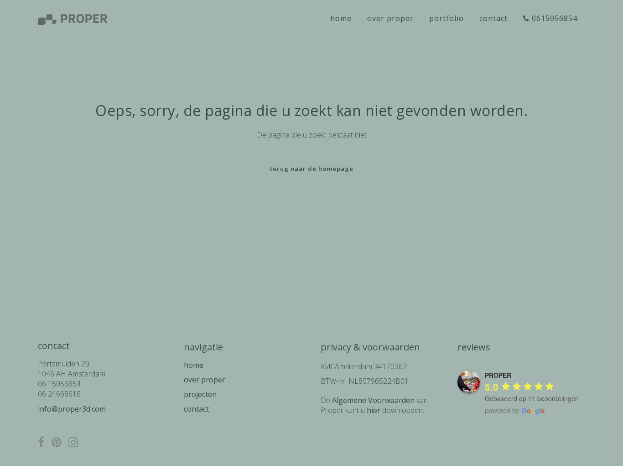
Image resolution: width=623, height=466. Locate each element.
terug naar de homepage (311, 168)
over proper (204, 380)
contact (196, 409)
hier (373, 410)
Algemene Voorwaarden (373, 400)
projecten (200, 394)
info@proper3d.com (72, 409)
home (193, 365)
